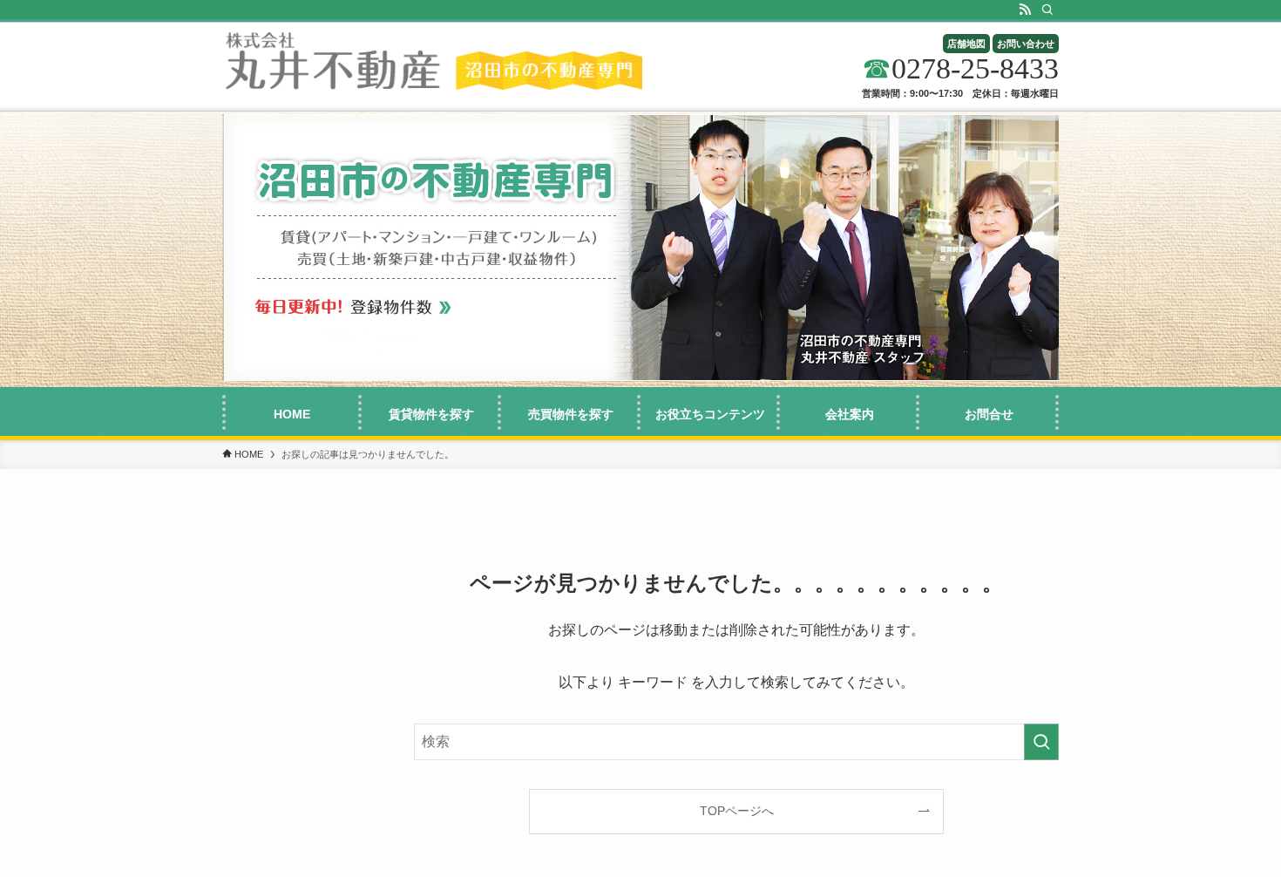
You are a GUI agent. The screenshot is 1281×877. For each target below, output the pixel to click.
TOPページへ (737, 811)
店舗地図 (966, 43)
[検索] (1047, 9)
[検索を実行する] (1041, 742)
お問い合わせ (1025, 43)
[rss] (1024, 9)
